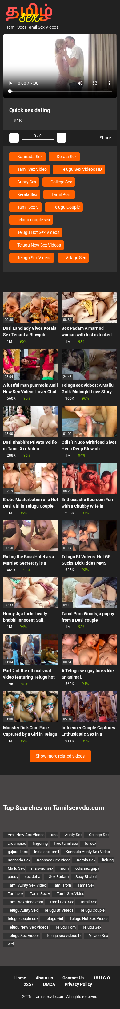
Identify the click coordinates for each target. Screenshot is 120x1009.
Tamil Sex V (27, 207)
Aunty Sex (26, 181)
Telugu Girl (54, 918)
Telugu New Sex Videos (38, 245)
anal (54, 834)
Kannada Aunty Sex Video (88, 851)
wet (11, 944)
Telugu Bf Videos (59, 910)
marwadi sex (42, 868)
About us (44, 977)
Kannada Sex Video (53, 860)
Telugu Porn (65, 927)
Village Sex (75, 257)
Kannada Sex (29, 156)
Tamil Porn (61, 194)
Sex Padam (59, 876)
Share (105, 137)
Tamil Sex (86, 885)
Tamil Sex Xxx (62, 902)
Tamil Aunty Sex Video (27, 885)
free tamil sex (66, 843)
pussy (13, 876)
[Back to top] (109, 996)
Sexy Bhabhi (86, 876)
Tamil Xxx (88, 902)
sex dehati (33, 876)
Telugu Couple (66, 207)
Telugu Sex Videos (33, 257)
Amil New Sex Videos (26, 834)
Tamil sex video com (25, 902)
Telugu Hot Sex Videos (37, 232)
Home (20, 977)
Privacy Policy (78, 984)
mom (64, 868)
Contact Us (73, 977)
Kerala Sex (66, 156)
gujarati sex (18, 851)
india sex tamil (46, 851)
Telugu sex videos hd (64, 935)
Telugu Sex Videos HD (81, 169)
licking (108, 860)
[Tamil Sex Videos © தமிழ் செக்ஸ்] (27, 12)
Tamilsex (15, 893)
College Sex (61, 181)
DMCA (49, 984)
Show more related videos (60, 756)
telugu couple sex (33, 219)
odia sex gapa (87, 868)
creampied (17, 843)
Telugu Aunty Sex (23, 910)
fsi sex (90, 843)
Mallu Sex (16, 868)
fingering (40, 843)
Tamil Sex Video (31, 169)
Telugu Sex (91, 927)
